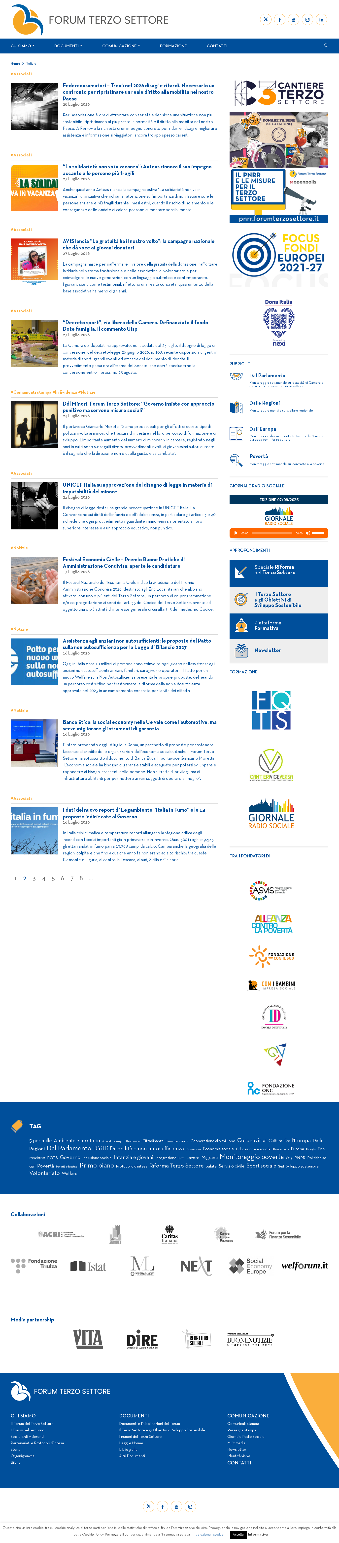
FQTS (52, 1158)
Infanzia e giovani (133, 1157)
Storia (15, 1449)
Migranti (210, 1158)
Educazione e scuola (253, 1149)
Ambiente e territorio (77, 1140)
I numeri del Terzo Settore (140, 1437)
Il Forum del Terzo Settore (32, 1424)
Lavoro (193, 1158)
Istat (181, 1158)
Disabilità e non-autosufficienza (147, 1149)
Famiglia (311, 1150)
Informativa (258, 1534)
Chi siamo (21, 46)
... (91, 879)
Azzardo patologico (113, 1141)
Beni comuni (133, 1141)
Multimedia (236, 1443)
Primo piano (96, 1166)
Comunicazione (119, 46)
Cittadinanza (153, 1141)
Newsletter (236, 1449)
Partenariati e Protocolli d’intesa (37, 1443)
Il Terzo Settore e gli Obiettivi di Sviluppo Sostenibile (162, 1430)
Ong (289, 1158)
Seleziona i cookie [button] (210, 1534)
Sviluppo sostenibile (302, 1166)
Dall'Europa (297, 1140)
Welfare (69, 1174)
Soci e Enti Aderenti (27, 1437)
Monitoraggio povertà (252, 1157)
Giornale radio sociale (257, 486)
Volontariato (44, 1173)
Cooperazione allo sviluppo (213, 1141)
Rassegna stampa (241, 1430)
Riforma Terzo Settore (176, 1166)
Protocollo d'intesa (131, 1166)
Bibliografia (128, 1449)
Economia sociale (218, 1149)
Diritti (100, 1149)
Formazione (173, 46)
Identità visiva (238, 1456)
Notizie (31, 63)
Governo (70, 1157)
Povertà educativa (66, 1167)
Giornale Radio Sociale (246, 1437)
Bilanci (16, 1462)
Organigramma (22, 1456)
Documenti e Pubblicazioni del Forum (149, 1424)
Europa (297, 1149)
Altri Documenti (132, 1456)
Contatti (217, 46)
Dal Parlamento (69, 1148)
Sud (281, 1166)
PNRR (300, 1158)
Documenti (66, 46)
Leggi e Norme (131, 1443)
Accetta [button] (238, 1534)
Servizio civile (231, 1166)
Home (15, 63)
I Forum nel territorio (27, 1430)
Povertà (45, 1166)
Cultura (275, 1141)
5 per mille (40, 1140)
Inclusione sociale (97, 1158)
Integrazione (165, 1158)
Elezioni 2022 (280, 1149)
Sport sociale (261, 1166)
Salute (211, 1166)
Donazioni (193, 1149)
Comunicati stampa (243, 1424)
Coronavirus (252, 1140)
